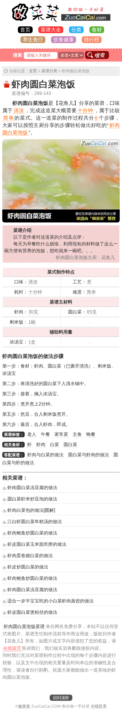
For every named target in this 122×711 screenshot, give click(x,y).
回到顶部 (61, 697)
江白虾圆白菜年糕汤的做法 (34, 521)
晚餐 (90, 434)
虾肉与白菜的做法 (45, 454)
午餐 (45, 434)
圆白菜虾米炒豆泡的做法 (32, 498)
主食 (77, 434)
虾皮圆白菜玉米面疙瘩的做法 (36, 544)
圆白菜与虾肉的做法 (88, 454)
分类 (76, 30)
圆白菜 (70, 444)
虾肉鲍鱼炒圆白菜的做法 (32, 532)
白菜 (54, 444)
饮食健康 (63, 40)
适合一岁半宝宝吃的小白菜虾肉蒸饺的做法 (50, 600)
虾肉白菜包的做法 (31, 510)
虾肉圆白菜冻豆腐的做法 (32, 487)
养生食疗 (33, 40)
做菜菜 (24, 706)
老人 (31, 434)
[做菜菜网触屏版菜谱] (61, 22)
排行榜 (91, 40)
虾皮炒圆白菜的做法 (27, 566)
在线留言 (12, 648)
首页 (25, 30)
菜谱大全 (51, 30)
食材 (97, 30)
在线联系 (99, 706)
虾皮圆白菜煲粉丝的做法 (32, 612)
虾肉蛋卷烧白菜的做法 (30, 555)
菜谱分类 (49, 71)
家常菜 (61, 434)
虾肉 (40, 444)
